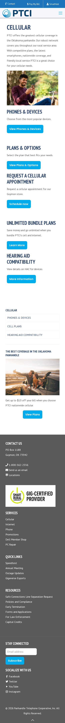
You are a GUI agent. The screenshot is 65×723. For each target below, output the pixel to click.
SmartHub (54, 4)
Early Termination (15, 606)
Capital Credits (14, 622)
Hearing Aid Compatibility (24, 335)
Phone (9, 529)
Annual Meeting (14, 568)
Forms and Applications (19, 611)
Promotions (12, 534)
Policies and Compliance (19, 601)
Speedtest (11, 563)
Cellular (10, 519)
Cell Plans (14, 326)
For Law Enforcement (18, 617)
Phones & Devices (19, 317)
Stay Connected (17, 643)
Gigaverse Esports (16, 578)
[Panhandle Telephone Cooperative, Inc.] (16, 13)
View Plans (32, 414)
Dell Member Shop (16, 539)
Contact (11, 3)
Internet (10, 524)
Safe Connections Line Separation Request (29, 596)
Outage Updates (15, 573)
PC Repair (11, 544)
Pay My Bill (34, 4)
